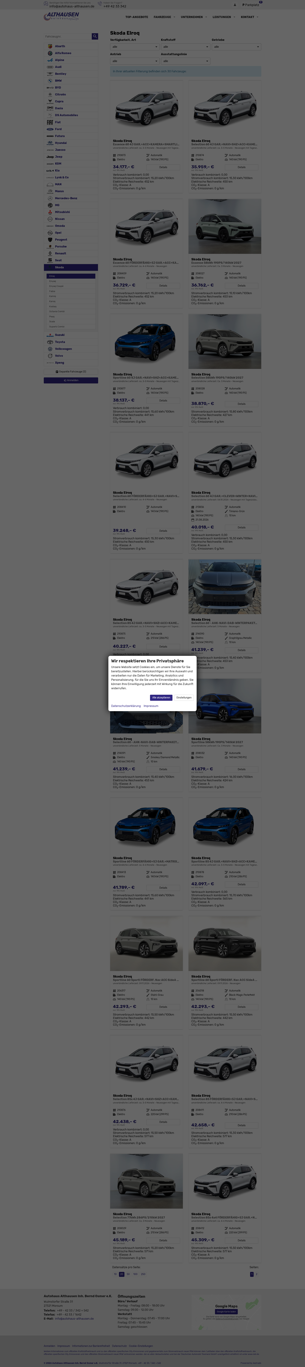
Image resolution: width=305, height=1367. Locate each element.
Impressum (151, 706)
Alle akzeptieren (161, 697)
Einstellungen (184, 697)
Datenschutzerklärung (126, 706)
